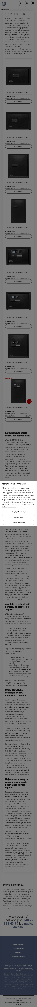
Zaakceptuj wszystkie (18, 522)
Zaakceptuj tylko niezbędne (18, 512)
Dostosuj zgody (18, 517)
